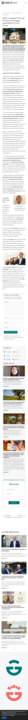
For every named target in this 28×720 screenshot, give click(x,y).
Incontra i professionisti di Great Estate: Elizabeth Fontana (13, 379)
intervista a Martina (8, 225)
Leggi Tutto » (4, 558)
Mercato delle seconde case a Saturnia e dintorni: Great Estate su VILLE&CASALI (12, 607)
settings (12, 715)
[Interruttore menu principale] (25, 2)
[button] (7, 351)
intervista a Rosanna (16, 223)
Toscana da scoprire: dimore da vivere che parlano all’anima (13, 403)
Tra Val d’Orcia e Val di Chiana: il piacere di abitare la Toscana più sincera (14, 427)
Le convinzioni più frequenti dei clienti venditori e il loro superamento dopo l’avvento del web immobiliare (13, 637)
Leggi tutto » (6, 386)
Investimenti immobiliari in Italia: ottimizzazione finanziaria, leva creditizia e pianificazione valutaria (13, 455)
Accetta (4, 717)
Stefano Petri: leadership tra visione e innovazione (13, 550)
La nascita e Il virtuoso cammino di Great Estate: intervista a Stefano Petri (12, 577)
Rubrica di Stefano (16, 13)
